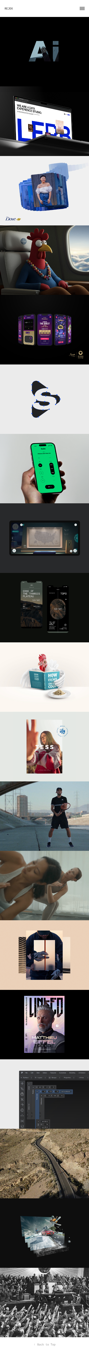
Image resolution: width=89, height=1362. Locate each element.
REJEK (9, 8)
